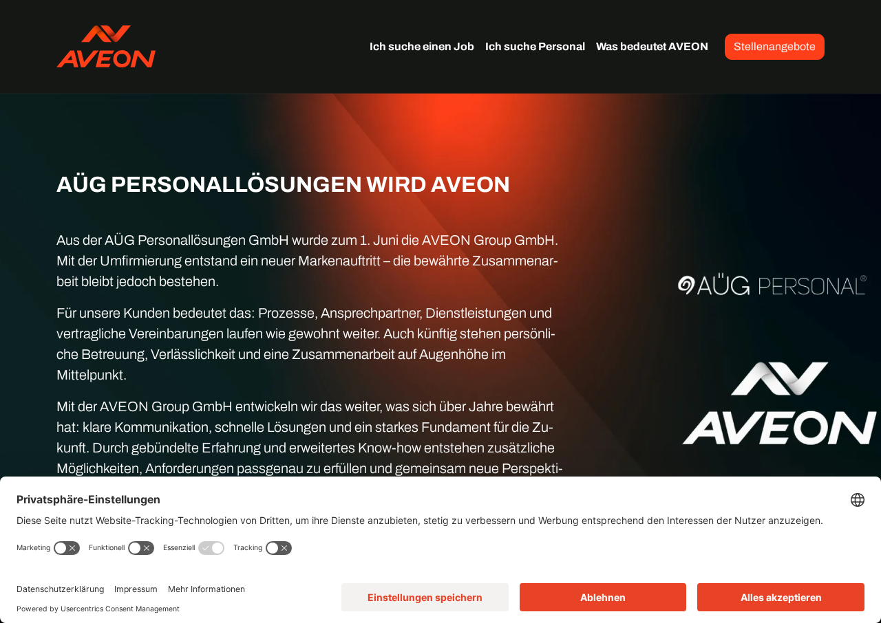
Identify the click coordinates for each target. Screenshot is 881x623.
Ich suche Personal (535, 46)
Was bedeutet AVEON (652, 46)
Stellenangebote (775, 46)
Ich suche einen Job (422, 46)
